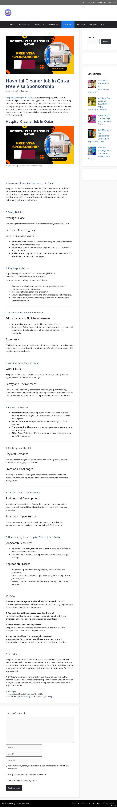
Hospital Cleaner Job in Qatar (19, 97)
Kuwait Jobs (39, 24)
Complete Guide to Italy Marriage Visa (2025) (25, 694)
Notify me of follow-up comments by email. (27, 774)
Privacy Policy (101, 2)
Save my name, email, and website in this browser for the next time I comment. (38, 767)
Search (91, 37)
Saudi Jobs (81, 24)
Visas (103, 24)
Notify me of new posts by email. (22, 780)
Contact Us (112, 2)
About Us (91, 2)
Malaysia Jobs (54, 24)
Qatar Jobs (68, 24)
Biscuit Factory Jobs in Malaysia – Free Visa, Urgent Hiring (30, 696)
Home (84, 2)
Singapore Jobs (24, 24)
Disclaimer (96, 803)
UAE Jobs (93, 24)
